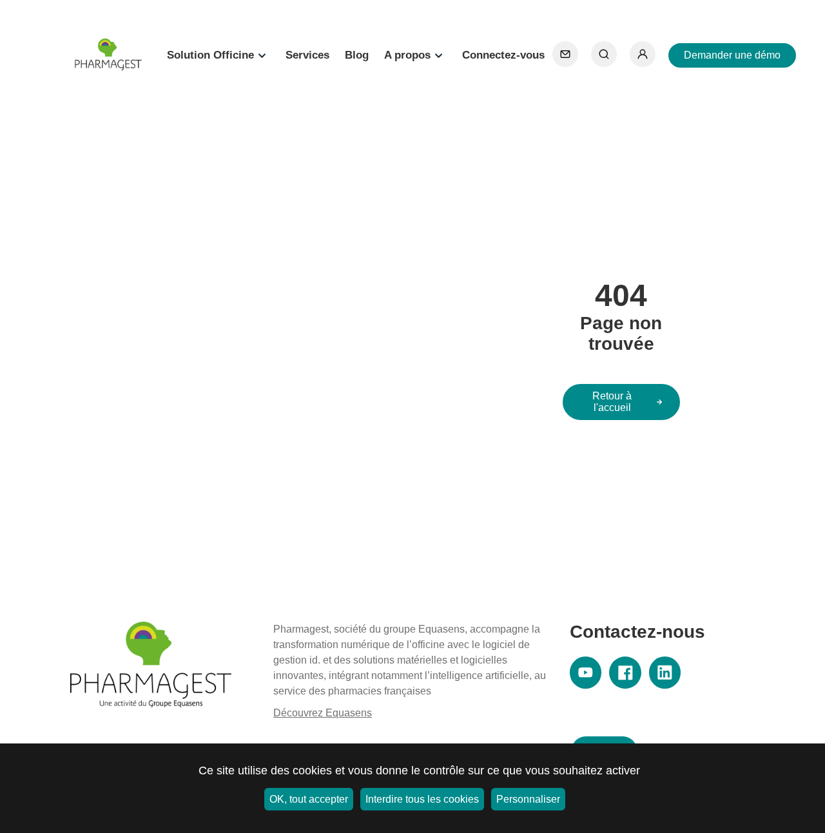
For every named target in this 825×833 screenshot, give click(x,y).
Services (307, 55)
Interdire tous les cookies (422, 799)
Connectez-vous (503, 55)
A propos (407, 55)
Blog (357, 55)
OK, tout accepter (308, 799)
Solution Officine (210, 55)
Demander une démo (732, 55)
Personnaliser (528, 799)
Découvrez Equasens (322, 712)
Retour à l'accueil (612, 401)
